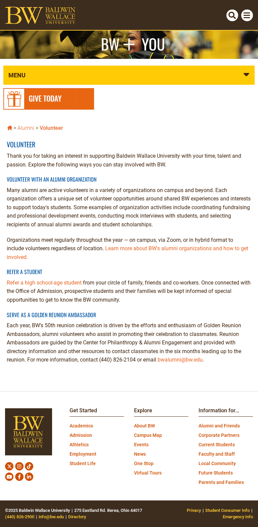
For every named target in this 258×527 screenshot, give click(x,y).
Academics (81, 425)
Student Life (83, 463)
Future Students (216, 473)
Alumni (25, 128)
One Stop (144, 463)
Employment (83, 454)
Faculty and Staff (217, 454)
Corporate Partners (219, 435)
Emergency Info (238, 516)
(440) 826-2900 (19, 516)
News (140, 454)
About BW (144, 425)
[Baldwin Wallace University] (9, 127)
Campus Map (148, 435)
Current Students (217, 444)
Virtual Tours (148, 473)
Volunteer (51, 128)
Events (141, 444)
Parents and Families (221, 482)
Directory (77, 516)
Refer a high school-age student (44, 282)
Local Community (217, 463)
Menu (17, 75)
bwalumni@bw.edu (180, 359)
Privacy (194, 510)
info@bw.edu (51, 516)
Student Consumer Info (227, 510)
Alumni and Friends (219, 425)
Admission (81, 435)
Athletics (79, 444)
